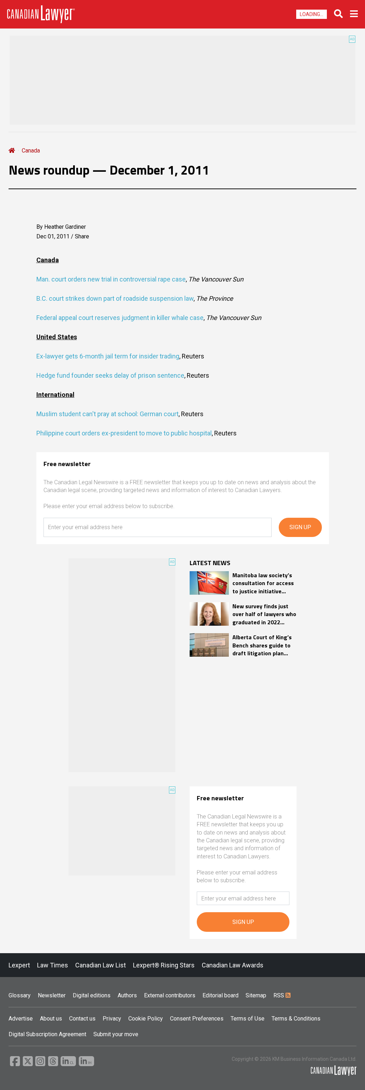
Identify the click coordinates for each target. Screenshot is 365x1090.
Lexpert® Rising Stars (164, 965)
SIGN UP (300, 527)
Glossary (20, 995)
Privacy (112, 1018)
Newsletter (52, 995)
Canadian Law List (100, 965)
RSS (279, 995)
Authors (127, 995)
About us (51, 1018)
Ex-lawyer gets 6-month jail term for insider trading (107, 356)
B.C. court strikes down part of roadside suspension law (115, 298)
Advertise (21, 1018)
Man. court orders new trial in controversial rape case (111, 279)
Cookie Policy (145, 1018)
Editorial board (220, 995)
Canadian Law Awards (232, 965)
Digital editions (91, 995)
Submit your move (115, 1034)
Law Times (52, 965)
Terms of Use (247, 1018)
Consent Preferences (196, 1018)
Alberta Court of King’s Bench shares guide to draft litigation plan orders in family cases (262, 645)
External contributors (169, 995)
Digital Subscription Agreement (47, 1034)
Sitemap (256, 995)
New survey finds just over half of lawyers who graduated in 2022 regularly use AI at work (264, 614)
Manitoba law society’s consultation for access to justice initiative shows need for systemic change (263, 583)
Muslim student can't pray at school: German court (107, 414)
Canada (31, 150)
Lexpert (19, 965)
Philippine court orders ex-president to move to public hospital (124, 433)
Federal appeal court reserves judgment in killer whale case (120, 317)
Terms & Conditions (296, 1018)
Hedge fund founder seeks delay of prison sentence (110, 375)
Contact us (82, 1018)
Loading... (311, 14)
